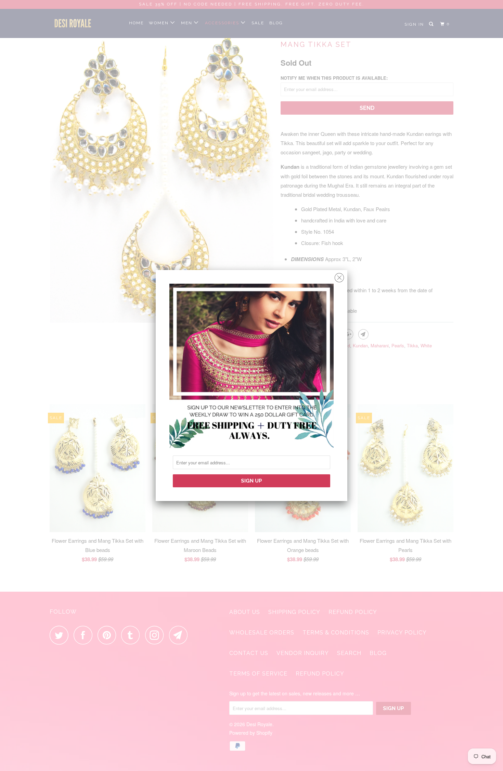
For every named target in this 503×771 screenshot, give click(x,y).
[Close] (339, 276)
